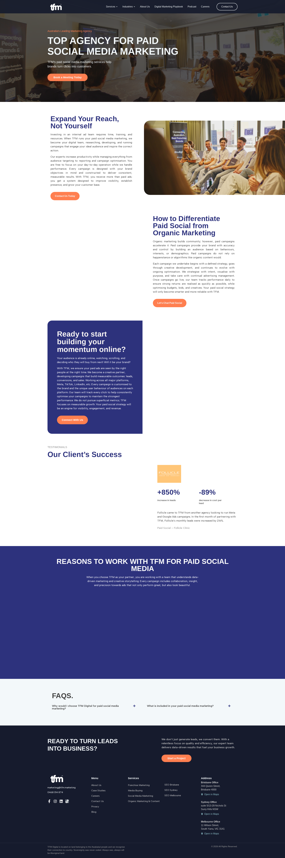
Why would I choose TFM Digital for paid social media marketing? (85, 707)
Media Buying (135, 790)
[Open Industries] (134, 6)
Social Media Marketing (140, 795)
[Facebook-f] (49, 801)
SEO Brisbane (171, 784)
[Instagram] (55, 801)
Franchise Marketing (139, 785)
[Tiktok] (67, 801)
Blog (93, 811)
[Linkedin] (61, 801)
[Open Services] (117, 6)
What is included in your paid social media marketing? (180, 706)
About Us (96, 785)
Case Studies (98, 790)
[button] (95, 707)
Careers (95, 795)
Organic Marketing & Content (144, 801)
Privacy (95, 806)
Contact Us (97, 801)
